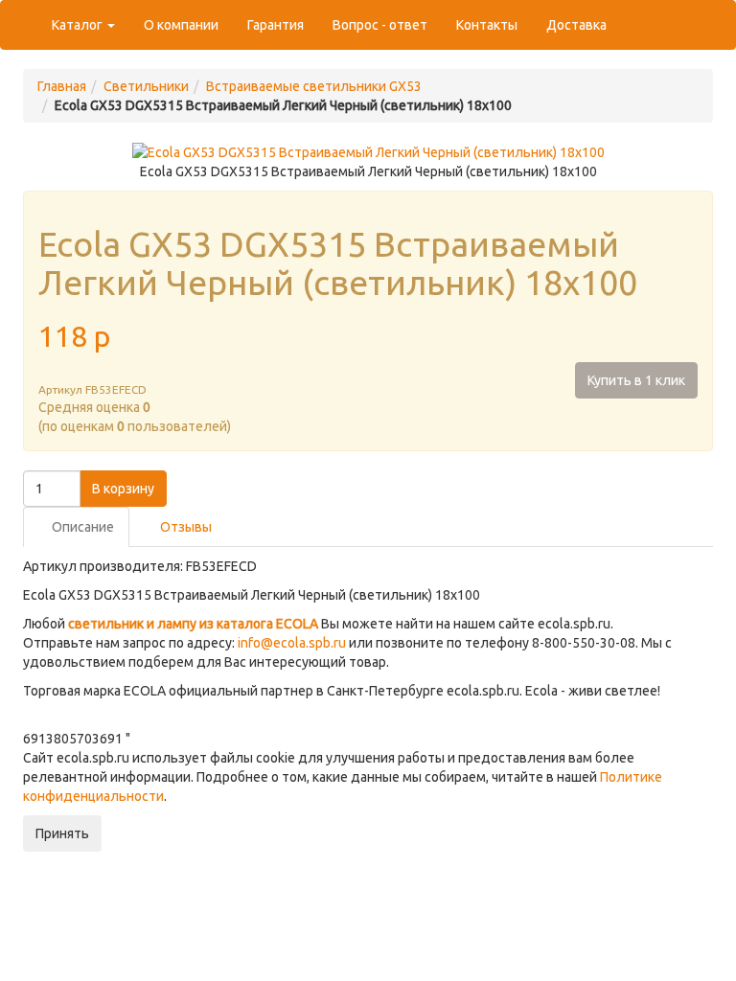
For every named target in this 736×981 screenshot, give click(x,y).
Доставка (576, 25)
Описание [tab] (81, 527)
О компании (181, 25)
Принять (62, 833)
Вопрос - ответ (380, 25)
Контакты (487, 25)
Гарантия (275, 25)
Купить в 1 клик (636, 380)
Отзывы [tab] (184, 527)
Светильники (146, 86)
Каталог (78, 25)
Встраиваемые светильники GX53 (314, 86)
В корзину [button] (123, 488)
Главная (61, 86)
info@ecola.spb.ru (292, 642)
